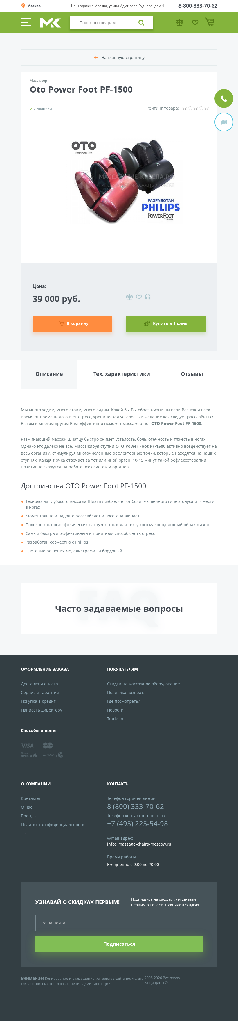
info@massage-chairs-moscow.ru (139, 844)
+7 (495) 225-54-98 (137, 823)
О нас (26, 807)
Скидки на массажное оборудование (143, 683)
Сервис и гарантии (40, 692)
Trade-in (115, 718)
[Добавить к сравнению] (129, 297)
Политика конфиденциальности (53, 824)
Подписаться (119, 944)
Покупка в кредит (38, 701)
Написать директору (41, 710)
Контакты (30, 798)
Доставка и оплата (39, 683)
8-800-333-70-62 (197, 5)
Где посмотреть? (123, 701)
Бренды (29, 816)
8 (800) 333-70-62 (135, 806)
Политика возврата (126, 692)
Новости (115, 710)
